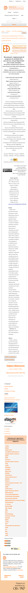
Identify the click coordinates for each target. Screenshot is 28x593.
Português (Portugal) (9, 391)
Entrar (24, 1)
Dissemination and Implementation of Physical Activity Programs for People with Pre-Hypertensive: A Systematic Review (14, 38)
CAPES (7, 446)
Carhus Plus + (9, 488)
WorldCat (7, 467)
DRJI (6, 510)
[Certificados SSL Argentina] (15, 549)
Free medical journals (11, 498)
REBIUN (7, 479)
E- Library (8, 504)
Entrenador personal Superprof (12, 399)
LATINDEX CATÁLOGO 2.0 (12, 452)
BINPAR (7, 473)
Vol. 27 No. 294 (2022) (17, 31)
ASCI (6, 533)
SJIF (6, 523)
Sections (16, 12)
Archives (8, 31)
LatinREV (7, 469)
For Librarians (7, 433)
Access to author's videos (15, 369)
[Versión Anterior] (10, 424)
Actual (9, 12)
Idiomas (11, 1)
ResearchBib (8, 506)
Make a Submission (10, 356)
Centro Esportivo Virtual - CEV (13, 483)
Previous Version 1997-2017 (12, 15)
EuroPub (7, 518)
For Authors (7, 431)
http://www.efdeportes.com (10, 567)
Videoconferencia (11, 373)
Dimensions (8, 475)
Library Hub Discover (11, 477)
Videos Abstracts (16, 365)
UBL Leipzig (8, 508)
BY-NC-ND (20, 570)
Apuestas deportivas (9, 398)
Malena (7, 481)
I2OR (6, 527)
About (14, 18)
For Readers (7, 429)
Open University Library (11, 490)
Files (22, 15)
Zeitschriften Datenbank (12, 496)
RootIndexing (9, 514)
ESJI (6, 512)
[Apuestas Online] (11, 412)
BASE (6, 457)
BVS (6, 531)
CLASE (7, 521)
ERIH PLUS (8, 471)
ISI (6, 529)
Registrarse (18, 1)
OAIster (7, 485)
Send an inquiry (9, 359)
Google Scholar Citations (12, 454)
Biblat (7, 519)
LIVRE (6, 465)
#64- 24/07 (19, 373)
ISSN (6, 535)
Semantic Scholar (10, 516)
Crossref (7, 459)
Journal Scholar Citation (12, 461)
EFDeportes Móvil (8, 415)
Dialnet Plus (8, 450)
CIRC (6, 463)
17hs (23, 373)
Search (14, 24)
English (6, 388)
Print (24, 32)
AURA (6, 487)
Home (3, 31)
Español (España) (8, 386)
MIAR (6, 455)
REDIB (7, 448)
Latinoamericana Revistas (12, 525)
